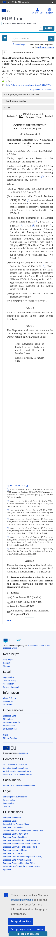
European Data (9, 716)
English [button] (49, 13)
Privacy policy (9, 800)
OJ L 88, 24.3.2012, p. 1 (20, 486)
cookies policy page (22, 899)
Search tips (20, 44)
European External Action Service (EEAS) (20, 840)
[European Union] (9, 748)
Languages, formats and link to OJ (23, 94)
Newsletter (8, 701)
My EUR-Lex (37, 13)
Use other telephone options (15, 768)
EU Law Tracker (10, 738)
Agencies (7, 869)
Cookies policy (9, 680)
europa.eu (23, 753)
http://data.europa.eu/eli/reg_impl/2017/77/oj (28, 85)
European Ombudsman (13, 853)
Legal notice (8, 677)
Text (8, 107)
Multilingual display (16, 101)
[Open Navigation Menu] (4, 38)
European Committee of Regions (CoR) (20, 847)
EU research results (11, 722)
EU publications (10, 729)
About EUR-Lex (9, 698)
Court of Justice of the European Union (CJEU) (23, 830)
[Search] (51, 38)
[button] (28, 934)
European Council (10, 821)
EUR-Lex (12, 18)
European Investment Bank (15, 850)
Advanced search (46, 47)
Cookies (6, 806)
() (42, 176)
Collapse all (49, 90)
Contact (6, 663)
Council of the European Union (16, 824)
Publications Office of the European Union (21, 866)
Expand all (35, 90)
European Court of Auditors (15, 837)
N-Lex (5, 735)
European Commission (13, 827)
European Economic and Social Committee (21, 843)
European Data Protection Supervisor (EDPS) (22, 856)
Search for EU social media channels (19, 785)
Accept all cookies (21, 921)
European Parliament (12, 817)
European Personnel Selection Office (19, 863)
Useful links (8, 705)
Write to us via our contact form (17, 771)
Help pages (8, 659)
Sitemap (6, 666)
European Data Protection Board (17, 860)
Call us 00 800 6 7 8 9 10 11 (15, 765)
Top (9, 620)
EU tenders (8, 719)
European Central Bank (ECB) (15, 834)
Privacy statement (11, 687)
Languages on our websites (15, 797)
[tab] (28, 94)
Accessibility (8, 684)
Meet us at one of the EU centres (17, 774)
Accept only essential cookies (27, 929)
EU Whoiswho (9, 725)
